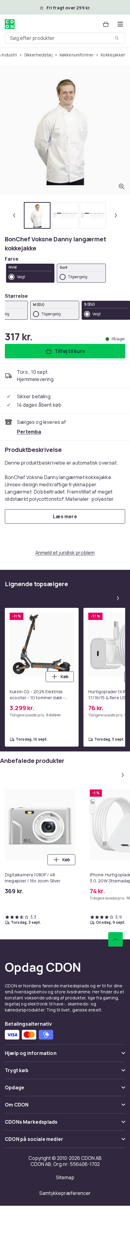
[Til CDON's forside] (10, 24)
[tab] (37, 215)
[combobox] (65, 38)
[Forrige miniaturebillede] (14, 215)
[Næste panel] (118, 598)
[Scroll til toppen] (115, 939)
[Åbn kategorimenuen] (120, 24)
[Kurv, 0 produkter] (106, 24)
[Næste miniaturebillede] (116, 215)
